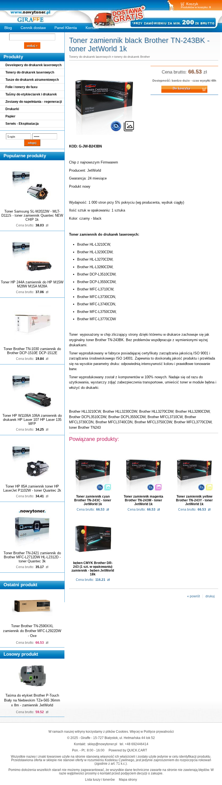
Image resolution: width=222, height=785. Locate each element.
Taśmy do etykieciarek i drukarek (31, 94)
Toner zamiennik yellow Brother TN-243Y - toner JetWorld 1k (194, 500)
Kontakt (92, 27)
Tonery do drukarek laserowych (29, 72)
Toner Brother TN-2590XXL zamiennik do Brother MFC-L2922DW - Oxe (32, 631)
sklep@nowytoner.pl (102, 744)
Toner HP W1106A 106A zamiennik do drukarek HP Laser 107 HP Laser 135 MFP (32, 420)
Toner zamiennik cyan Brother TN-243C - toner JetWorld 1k (92, 500)
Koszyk (192, 4)
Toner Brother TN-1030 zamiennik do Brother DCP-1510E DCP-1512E (32, 351)
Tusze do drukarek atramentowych (32, 80)
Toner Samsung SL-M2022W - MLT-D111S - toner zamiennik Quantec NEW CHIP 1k (32, 215)
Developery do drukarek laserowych (33, 65)
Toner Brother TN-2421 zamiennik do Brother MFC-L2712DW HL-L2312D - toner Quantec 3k (32, 557)
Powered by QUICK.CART (128, 750)
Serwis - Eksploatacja (22, 124)
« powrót (193, 596)
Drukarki (12, 109)
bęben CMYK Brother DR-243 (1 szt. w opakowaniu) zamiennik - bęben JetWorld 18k (92, 568)
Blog (8, 27)
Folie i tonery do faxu (21, 87)
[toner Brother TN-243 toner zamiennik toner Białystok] (104, 135)
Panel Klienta (65, 27)
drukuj (210, 596)
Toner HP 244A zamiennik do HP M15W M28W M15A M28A (32, 284)
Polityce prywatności (159, 731)
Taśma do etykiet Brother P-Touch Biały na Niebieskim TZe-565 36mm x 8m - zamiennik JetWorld (32, 700)
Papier (10, 116)
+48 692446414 (136, 744)
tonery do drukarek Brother (132, 56)
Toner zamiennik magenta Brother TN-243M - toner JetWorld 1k (143, 500)
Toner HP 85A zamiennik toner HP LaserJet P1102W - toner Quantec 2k (32, 488)
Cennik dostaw (33, 27)
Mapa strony (128, 779)
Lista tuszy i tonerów (100, 779)
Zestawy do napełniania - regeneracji (33, 102)
